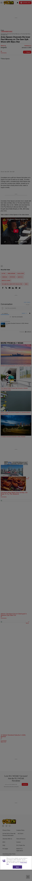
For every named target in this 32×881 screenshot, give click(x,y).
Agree (17, 867)
